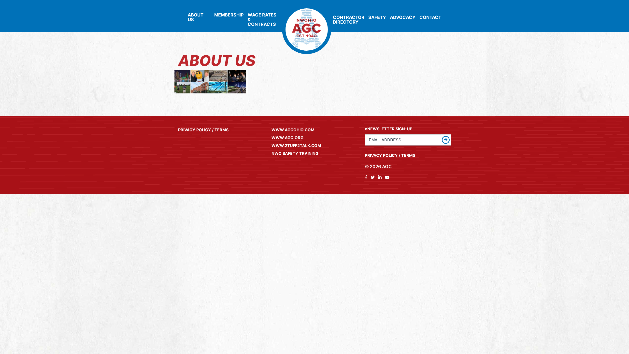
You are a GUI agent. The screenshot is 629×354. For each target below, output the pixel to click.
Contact (430, 17)
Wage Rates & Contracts (262, 19)
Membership (229, 14)
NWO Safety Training (295, 153)
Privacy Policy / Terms (203, 129)
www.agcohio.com (293, 129)
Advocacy (402, 17)
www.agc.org (287, 137)
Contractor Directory (348, 20)
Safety (377, 17)
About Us (195, 17)
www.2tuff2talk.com (296, 145)
